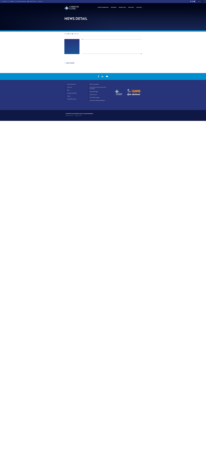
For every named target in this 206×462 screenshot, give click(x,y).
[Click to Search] (204, 1)
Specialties (131, 7)
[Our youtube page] (194, 1)
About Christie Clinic (71, 84)
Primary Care (122, 7)
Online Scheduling (21, 1)
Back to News (70, 63)
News (70, 33)
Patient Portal (32, 1)
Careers (12, 1)
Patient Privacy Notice (94, 84)
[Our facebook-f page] (190, 1)
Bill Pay (40, 1)
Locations (139, 7)
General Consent (93, 94)
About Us (5, 1)
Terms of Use (78, 115)
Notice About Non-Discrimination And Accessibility (98, 87)
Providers (113, 7)
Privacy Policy (69, 115)
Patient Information (103, 7)
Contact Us (69, 87)
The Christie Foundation (95, 97)
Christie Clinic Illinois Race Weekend (97, 100)
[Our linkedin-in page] (192, 1)
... (68, 34)
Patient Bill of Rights (94, 91)
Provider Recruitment (71, 99)
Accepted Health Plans (72, 93)
